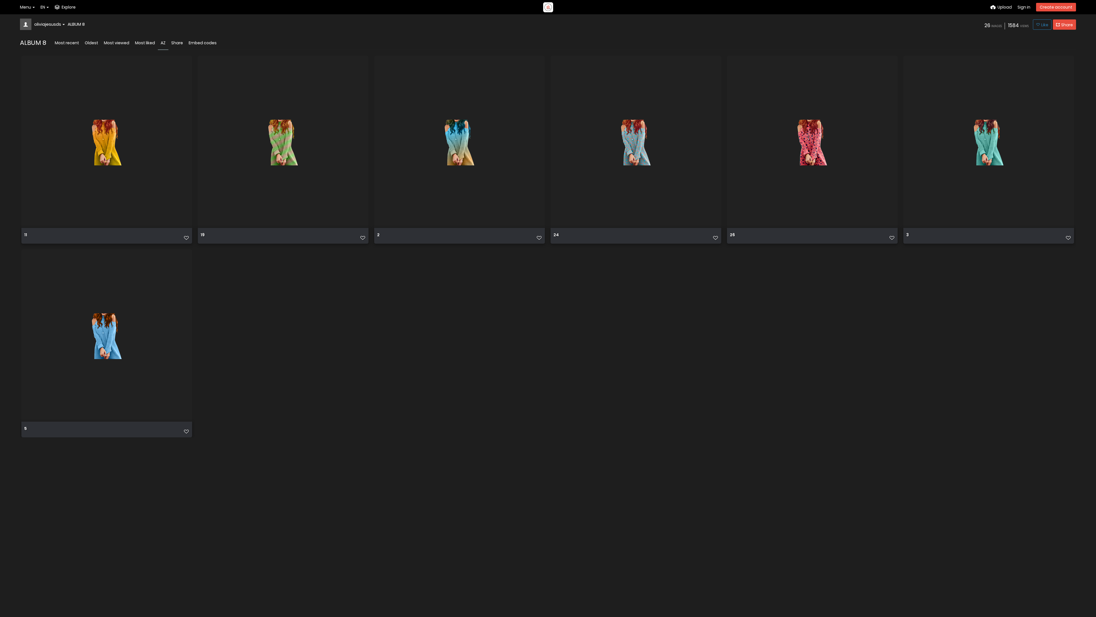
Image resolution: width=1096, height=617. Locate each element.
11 (25, 235)
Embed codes (203, 43)
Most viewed (116, 43)
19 (203, 235)
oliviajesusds (47, 24)
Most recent (67, 43)
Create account (1056, 7)
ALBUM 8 (76, 24)
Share (177, 43)
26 (732, 235)
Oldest (91, 43)
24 (556, 235)
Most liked (145, 43)
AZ (163, 43)
